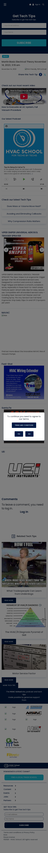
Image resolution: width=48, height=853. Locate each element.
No (29, 434)
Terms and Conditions (24, 425)
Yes (19, 434)
